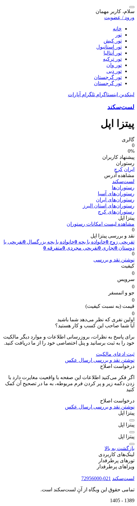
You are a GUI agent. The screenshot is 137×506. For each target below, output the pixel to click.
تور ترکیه (112, 59)
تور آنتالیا (113, 53)
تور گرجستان (108, 77)
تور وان (114, 65)
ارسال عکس (78, 360)
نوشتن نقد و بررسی (113, 259)
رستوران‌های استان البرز (108, 205)
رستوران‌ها (123, 187)
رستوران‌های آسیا (116, 193)
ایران (129, 169)
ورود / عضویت (119, 17)
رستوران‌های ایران (115, 199)
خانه (117, 28)
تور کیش (113, 40)
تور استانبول (109, 47)
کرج (118, 169)
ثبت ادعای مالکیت (115, 354)
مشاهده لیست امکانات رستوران (100, 224)
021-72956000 (96, 478)
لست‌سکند (120, 107)
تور (118, 34)
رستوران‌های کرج (116, 211)
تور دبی (114, 71)
